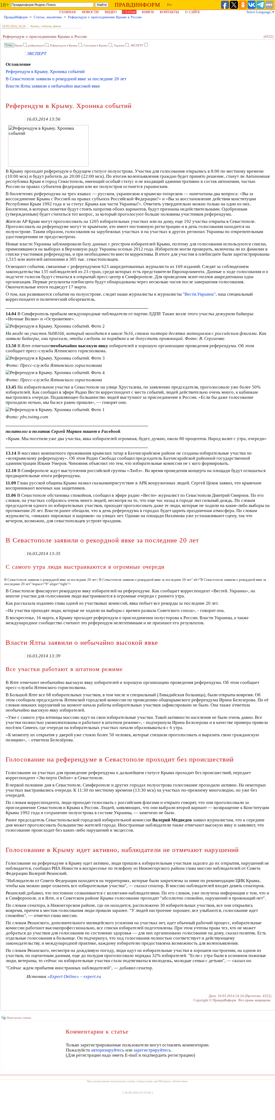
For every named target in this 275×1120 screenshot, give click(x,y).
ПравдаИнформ (15, 17)
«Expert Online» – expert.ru (74, 976)
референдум (36, 45)
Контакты (169, 12)
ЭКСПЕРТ (136, 45)
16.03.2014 (9, 26)
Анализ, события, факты (45, 26)
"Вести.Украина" (199, 294)
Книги (148, 12)
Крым (18, 45)
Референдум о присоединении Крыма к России (105, 17)
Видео (111, 12)
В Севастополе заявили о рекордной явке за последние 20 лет (66, 78)
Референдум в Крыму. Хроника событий (45, 71)
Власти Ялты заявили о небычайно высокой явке (53, 86)
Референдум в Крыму (64, 45)
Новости (90, 12)
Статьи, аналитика (48, 17)
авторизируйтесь (107, 1050)
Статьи (129, 12)
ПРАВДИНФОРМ (137, 5)
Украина (119, 45)
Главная (67, 12)
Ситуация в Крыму (96, 45)
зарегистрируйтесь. (152, 1050)
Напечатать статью (19, 1017)
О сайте (192, 12)
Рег (169, 5)
